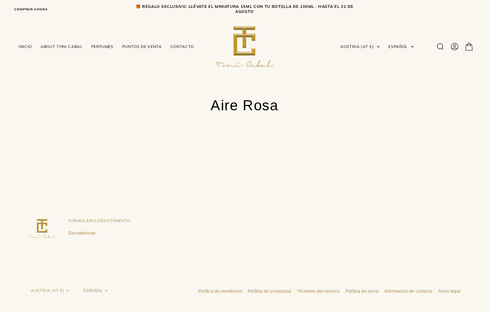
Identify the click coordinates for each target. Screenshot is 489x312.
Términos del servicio (318, 291)
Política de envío (362, 291)
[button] (454, 46)
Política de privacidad (269, 291)
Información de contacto (408, 291)
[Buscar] (440, 46)
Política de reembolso (220, 291)
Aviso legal (449, 291)
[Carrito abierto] (469, 46)
